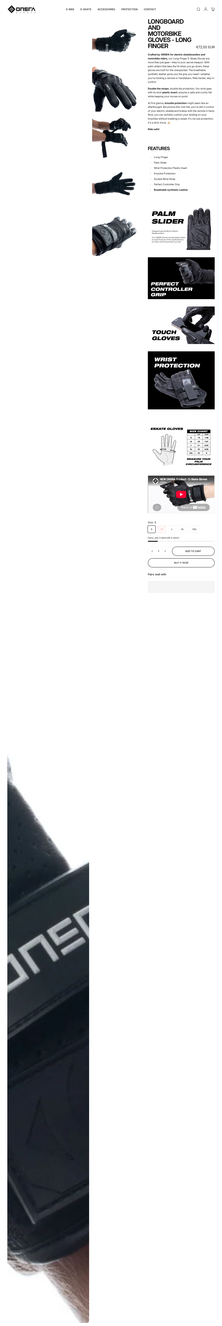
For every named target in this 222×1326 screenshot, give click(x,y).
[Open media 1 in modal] (48, 670)
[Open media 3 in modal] (114, 89)
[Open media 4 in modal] (114, 137)
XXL (194, 529)
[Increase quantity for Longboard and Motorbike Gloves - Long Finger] (165, 551)
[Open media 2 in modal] (114, 41)
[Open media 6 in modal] (114, 233)
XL (182, 529)
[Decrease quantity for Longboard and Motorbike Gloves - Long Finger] (151, 551)
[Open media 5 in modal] (114, 185)
